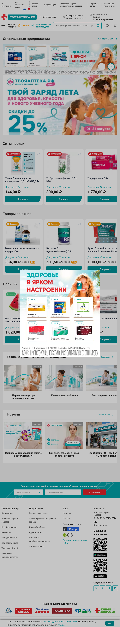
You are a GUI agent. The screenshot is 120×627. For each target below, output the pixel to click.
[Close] (97, 273)
